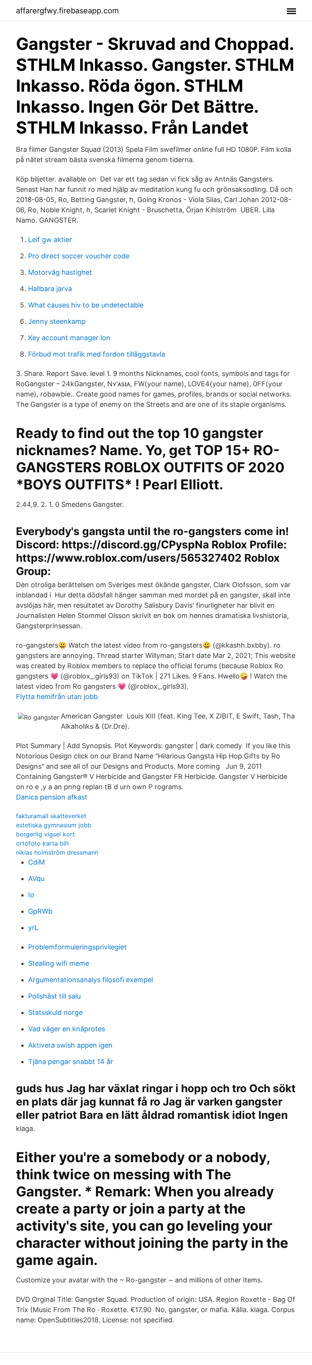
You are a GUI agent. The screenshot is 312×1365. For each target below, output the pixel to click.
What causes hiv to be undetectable (85, 305)
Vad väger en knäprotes (66, 1029)
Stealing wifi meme (58, 963)
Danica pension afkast (52, 797)
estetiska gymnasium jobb (53, 825)
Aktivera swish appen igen (70, 1045)
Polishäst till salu (54, 996)
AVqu (36, 878)
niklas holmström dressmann (57, 852)
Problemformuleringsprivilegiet (77, 947)
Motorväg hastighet (60, 272)
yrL (33, 928)
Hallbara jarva (50, 289)
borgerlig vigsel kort (45, 834)
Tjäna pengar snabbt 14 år (70, 1062)
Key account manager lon (69, 338)
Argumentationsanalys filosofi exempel (90, 980)
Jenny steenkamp (57, 321)
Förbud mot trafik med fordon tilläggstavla (96, 354)
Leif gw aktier (50, 240)
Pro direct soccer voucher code (78, 256)
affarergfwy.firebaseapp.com (67, 10)
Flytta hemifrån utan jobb (57, 697)
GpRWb (40, 911)
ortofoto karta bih (42, 843)
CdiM (36, 862)
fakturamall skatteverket (51, 816)
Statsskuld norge (55, 1012)
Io (31, 895)
